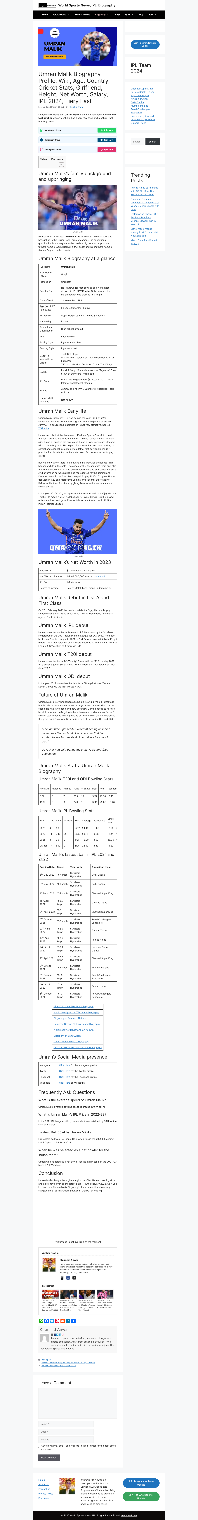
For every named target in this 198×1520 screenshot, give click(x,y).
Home (45, 14)
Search (152, 141)
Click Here (64, 1065)
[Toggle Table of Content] (60, 164)
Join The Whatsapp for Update (141, 1496)
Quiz (127, 14)
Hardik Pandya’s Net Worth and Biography (76, 1012)
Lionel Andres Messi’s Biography (71, 1041)
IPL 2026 (55, 1298)
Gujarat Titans (138, 123)
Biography (100, 14)
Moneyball (99, 576)
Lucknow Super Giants (143, 119)
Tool (151, 14)
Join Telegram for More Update (145, 44)
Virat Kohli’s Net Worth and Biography (74, 1006)
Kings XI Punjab (139, 99)
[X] (62, 1278)
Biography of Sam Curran (67, 1035)
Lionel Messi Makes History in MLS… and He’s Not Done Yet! (104, 1305)
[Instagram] (74, 1278)
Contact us (44, 1489)
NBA (93, 1298)
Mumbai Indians (139, 105)
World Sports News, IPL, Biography (86, 5)
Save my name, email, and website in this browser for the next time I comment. (78, 1447)
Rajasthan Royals (140, 95)
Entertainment (82, 14)
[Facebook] (68, 1278)
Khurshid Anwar (54, 1329)
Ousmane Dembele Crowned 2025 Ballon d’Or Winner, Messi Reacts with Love (68, 1306)
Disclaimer (44, 1498)
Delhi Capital (137, 102)
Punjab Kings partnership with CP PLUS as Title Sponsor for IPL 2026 (50, 1306)
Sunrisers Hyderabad (142, 116)
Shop (117, 14)
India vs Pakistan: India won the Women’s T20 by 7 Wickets (68, 1363)
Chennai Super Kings (142, 88)
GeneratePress (129, 1515)
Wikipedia (43, 428)
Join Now (108, 130)
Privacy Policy (45, 1493)
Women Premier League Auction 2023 (58, 1365)
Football (73, 1298)
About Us (43, 1484)
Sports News (59, 14)
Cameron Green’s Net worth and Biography (77, 1024)
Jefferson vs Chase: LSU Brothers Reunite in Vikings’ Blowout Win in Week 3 (87, 1306)
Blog (141, 14)
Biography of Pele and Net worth (71, 1018)
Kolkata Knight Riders (142, 92)
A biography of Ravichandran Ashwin (74, 1030)
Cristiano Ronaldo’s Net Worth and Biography (78, 1047)
